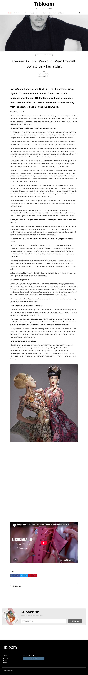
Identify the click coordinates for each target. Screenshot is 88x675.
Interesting (43, 13)
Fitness (17, 13)
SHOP (9, 13)
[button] (79, 13)
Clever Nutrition (33, 13)
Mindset (24, 13)
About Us (61, 13)
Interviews (52, 13)
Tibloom (44, 4)
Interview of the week (44, 55)
